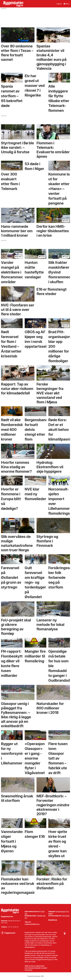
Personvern (28, 970)
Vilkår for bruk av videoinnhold (34, 966)
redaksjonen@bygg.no (32, 924)
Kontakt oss (52, 920)
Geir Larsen (66, 916)
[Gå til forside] (13, 4)
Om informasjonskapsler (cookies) (36, 968)
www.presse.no (30, 947)
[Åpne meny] (66, 3)
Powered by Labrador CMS (35, 976)
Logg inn (59, 4)
